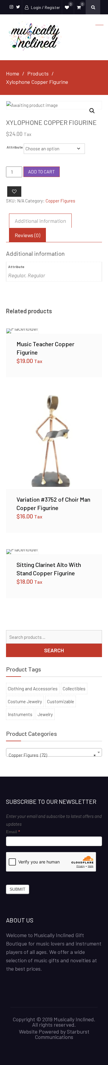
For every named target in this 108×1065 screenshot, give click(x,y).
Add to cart (41, 171)
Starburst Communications (62, 1034)
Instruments (20, 714)
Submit (18, 889)
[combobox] (54, 752)
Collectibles (74, 688)
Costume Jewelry (25, 701)
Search (54, 650)
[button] (92, 110)
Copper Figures (60, 200)
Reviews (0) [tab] (27, 235)
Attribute (15, 147)
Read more (54, 441)
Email (13, 831)
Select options (54, 330)
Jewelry (45, 714)
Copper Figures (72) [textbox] (52, 755)
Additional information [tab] (40, 220)
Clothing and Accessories (33, 688)
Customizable (60, 701)
